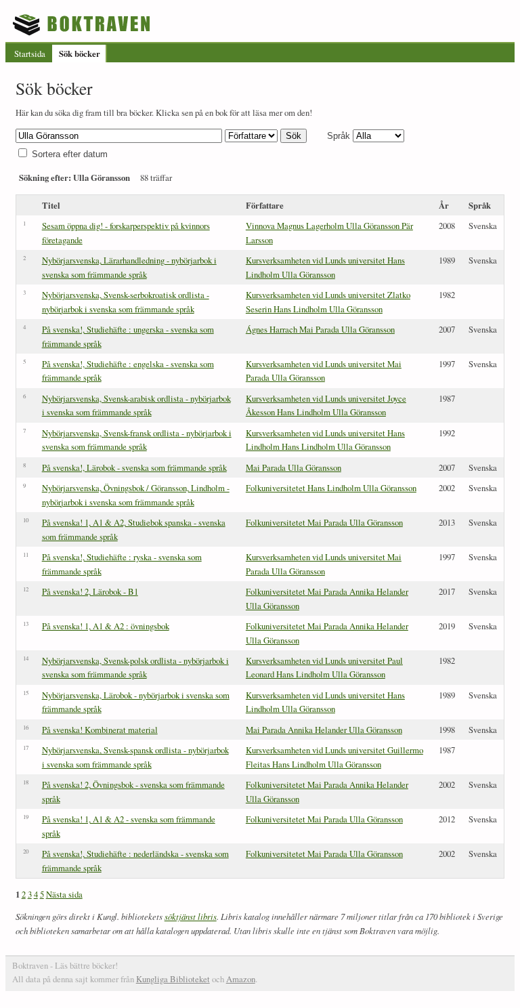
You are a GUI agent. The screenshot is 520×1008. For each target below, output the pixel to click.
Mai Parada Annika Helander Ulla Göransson (324, 729)
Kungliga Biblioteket (173, 979)
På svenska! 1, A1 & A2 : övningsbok (105, 626)
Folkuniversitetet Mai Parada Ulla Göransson (324, 522)
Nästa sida (64, 894)
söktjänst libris (191, 916)
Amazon (240, 979)
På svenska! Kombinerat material (100, 729)
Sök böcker (79, 53)
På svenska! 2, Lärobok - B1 (90, 591)
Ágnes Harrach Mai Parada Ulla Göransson (320, 329)
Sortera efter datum (70, 154)
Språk (338, 136)
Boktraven (83, 24)
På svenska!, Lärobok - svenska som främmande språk (134, 467)
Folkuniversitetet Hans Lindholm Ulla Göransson (331, 488)
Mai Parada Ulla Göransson (293, 467)
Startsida (29, 53)
